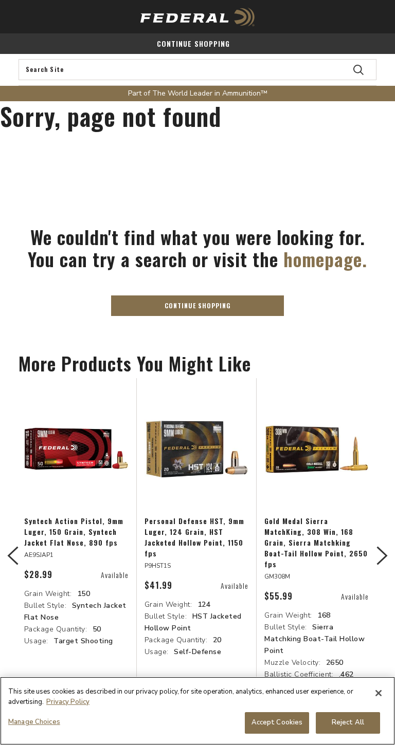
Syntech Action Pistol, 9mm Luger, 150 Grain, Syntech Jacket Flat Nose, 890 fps (73, 531)
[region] (197, 711)
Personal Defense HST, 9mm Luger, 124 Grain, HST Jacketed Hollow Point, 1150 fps (194, 536)
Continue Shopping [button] (198, 305)
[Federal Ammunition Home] (197, 17)
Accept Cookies (277, 722)
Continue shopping (193, 43)
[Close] (378, 693)
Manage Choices (34, 722)
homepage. (325, 258)
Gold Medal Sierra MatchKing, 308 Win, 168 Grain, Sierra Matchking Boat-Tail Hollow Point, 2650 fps (316, 542)
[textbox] (197, 69)
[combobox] (197, 69)
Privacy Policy (67, 701)
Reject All (348, 722)
